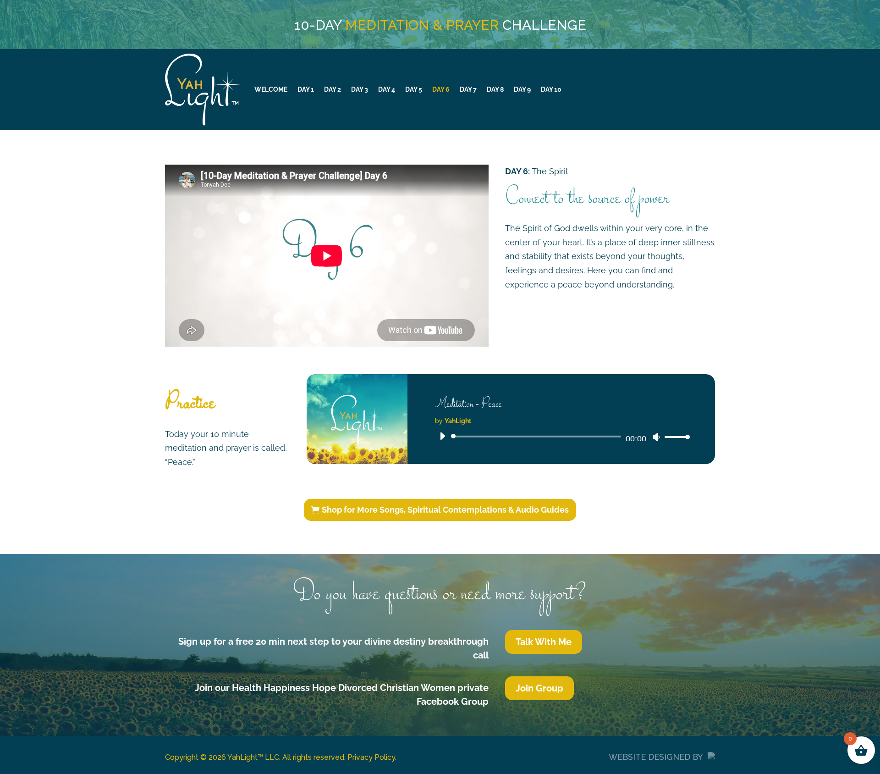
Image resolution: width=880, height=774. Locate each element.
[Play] (442, 436)
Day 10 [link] (551, 89)
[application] (561, 436)
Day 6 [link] (441, 89)
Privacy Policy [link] (371, 757)
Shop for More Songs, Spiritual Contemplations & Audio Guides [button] (445, 509)
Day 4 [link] (386, 89)
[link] (675, 436)
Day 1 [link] (305, 89)
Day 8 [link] (495, 89)
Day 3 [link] (359, 89)
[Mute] (656, 437)
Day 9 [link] (522, 89)
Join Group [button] (539, 688)
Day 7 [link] (468, 89)
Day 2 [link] (332, 89)
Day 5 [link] (413, 89)
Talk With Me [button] (544, 641)
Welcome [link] (270, 89)
